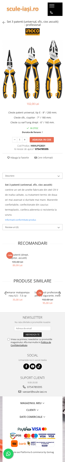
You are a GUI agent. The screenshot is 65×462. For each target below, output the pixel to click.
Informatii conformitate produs (20, 219)
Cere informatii (45, 157)
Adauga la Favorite (19, 157)
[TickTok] (39, 366)
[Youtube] (33, 366)
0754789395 (34, 387)
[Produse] (52, 6)
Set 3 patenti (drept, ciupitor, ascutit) (17, 256)
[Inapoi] (2, 22)
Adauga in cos (41, 139)
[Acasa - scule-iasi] (22, 9)
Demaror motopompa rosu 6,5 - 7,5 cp (18, 294)
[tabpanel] (32, 69)
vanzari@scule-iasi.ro (34, 391)
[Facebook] (26, 366)
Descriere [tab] (9, 175)
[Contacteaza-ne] (51, 12)
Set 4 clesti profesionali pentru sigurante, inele (47, 294)
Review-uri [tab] (11, 227)
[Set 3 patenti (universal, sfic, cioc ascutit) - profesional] (32, 69)
